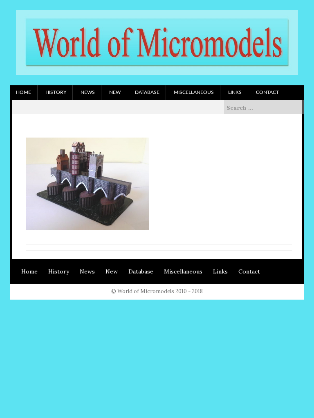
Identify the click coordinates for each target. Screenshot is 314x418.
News (88, 92)
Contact (267, 92)
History (55, 92)
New (115, 92)
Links (235, 92)
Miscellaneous (194, 92)
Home (23, 92)
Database (147, 92)
